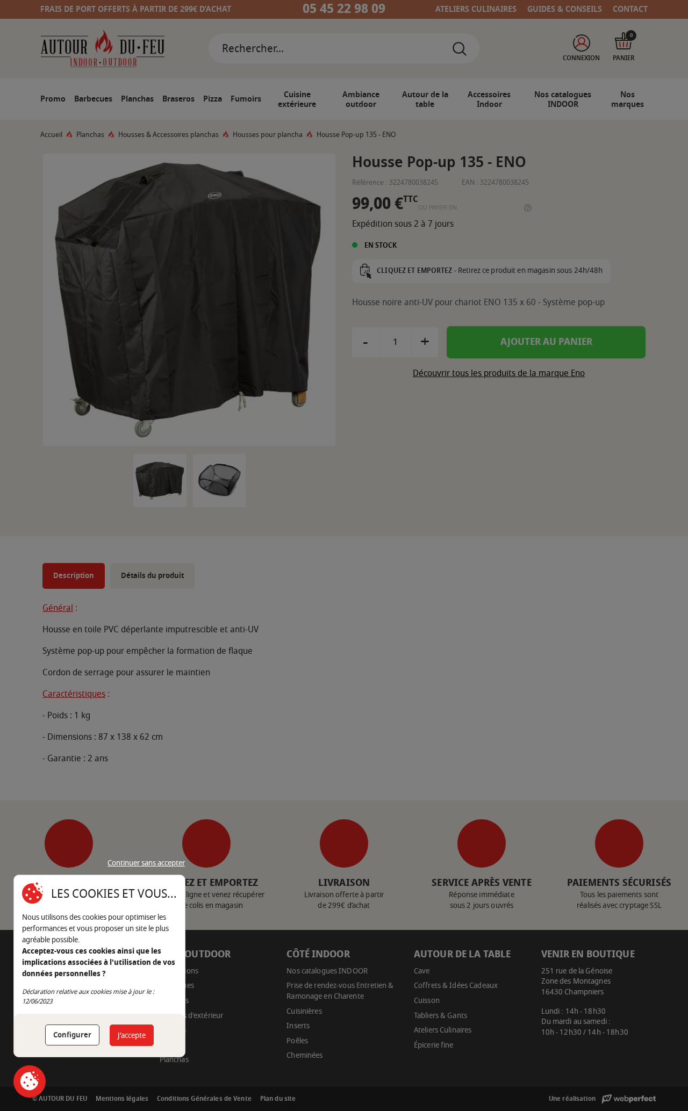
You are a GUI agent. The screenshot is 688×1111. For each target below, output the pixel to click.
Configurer (72, 1035)
